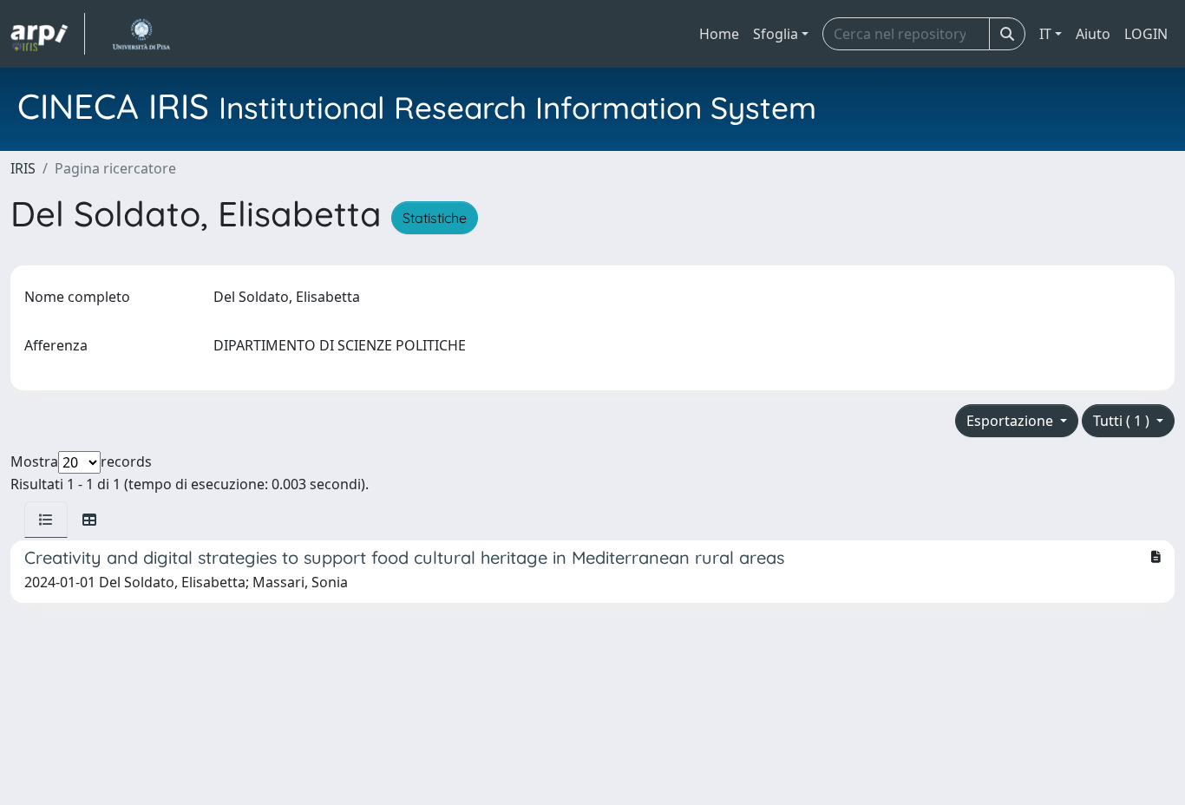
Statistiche (435, 217)
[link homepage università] (141, 34)
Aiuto (1093, 33)
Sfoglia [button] (775, 33)
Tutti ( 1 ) (1123, 420)
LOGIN (1146, 33)
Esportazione (1011, 420)
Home (719, 33)
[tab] (46, 519)
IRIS (23, 168)
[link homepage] (47, 34)
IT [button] (1045, 33)
